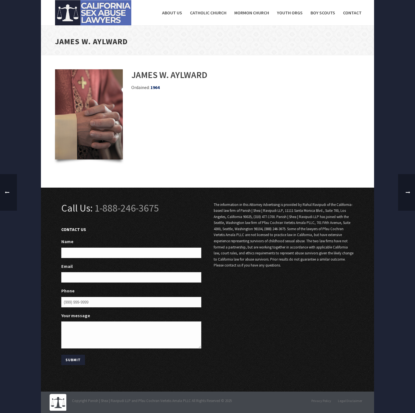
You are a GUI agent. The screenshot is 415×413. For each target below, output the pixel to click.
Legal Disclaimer (350, 401)
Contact (352, 12)
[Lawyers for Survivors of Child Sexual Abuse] (57, 401)
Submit (73, 360)
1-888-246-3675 (127, 208)
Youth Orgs (290, 12)
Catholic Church (208, 12)
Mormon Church (251, 12)
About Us (172, 12)
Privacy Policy (321, 401)
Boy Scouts (323, 12)
